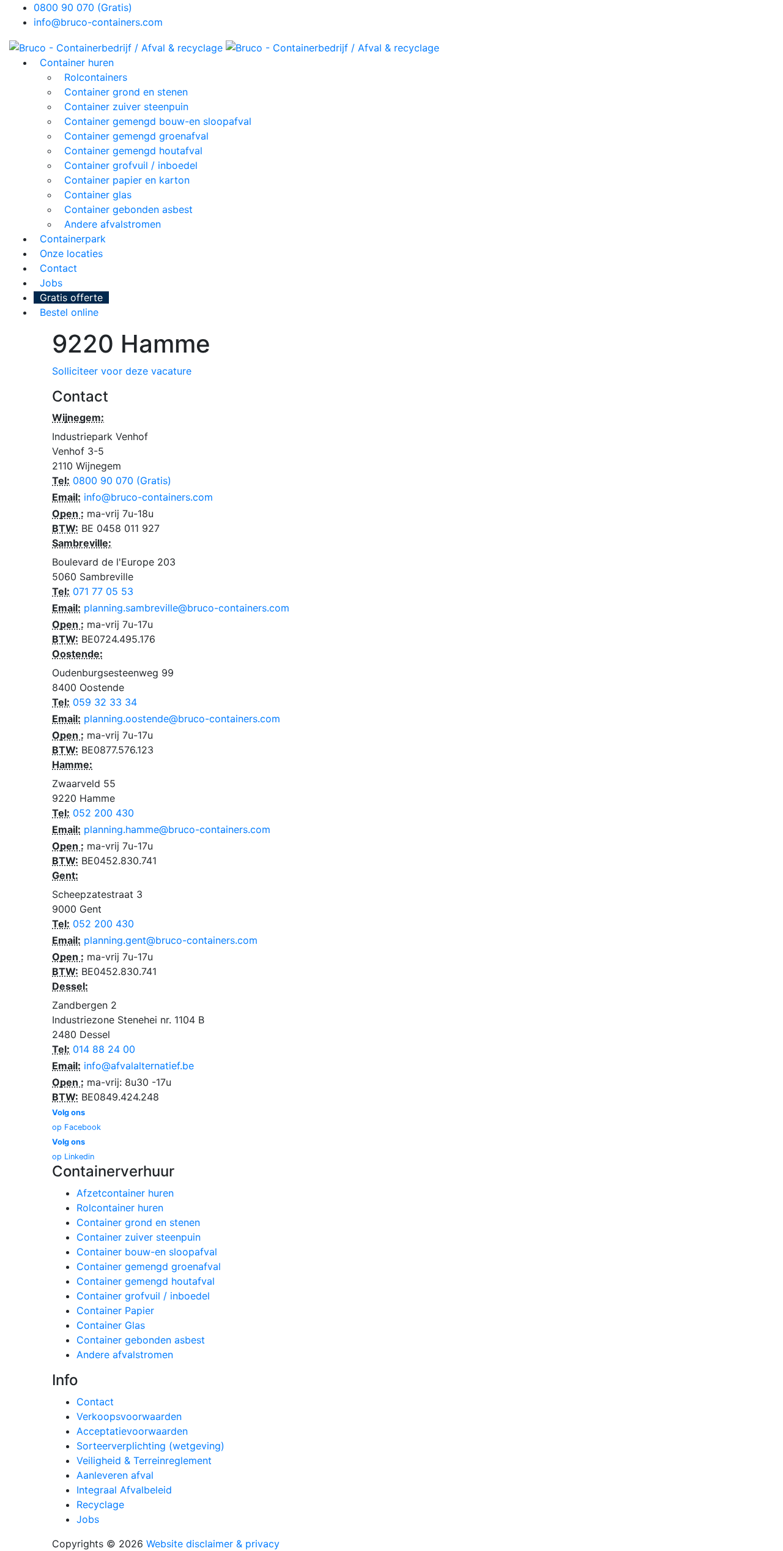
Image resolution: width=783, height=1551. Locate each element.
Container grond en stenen (126, 92)
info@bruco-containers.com (98, 22)
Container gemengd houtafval (133, 150)
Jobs (51, 283)
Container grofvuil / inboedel (131, 165)
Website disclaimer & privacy (213, 1544)
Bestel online (69, 312)
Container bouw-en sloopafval (146, 1252)
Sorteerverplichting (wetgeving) (150, 1446)
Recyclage (100, 1504)
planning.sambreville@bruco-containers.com (186, 608)
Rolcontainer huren (119, 1208)
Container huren (77, 62)
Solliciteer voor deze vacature (121, 371)
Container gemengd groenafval (136, 136)
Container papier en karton (127, 180)
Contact (58, 268)
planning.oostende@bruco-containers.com (182, 718)
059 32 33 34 (105, 702)
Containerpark (73, 239)
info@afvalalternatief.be (139, 1066)
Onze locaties (71, 253)
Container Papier (115, 1310)
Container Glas (110, 1325)
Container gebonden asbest (128, 209)
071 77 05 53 (103, 591)
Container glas (98, 195)
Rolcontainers (95, 77)
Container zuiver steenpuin (126, 106)
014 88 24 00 (104, 1049)
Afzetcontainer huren (125, 1193)
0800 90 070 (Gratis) (83, 7)
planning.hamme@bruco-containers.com (177, 829)
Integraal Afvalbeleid (124, 1490)
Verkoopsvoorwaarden (129, 1416)
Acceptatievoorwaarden (132, 1431)
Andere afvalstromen (112, 224)
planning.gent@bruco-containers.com (171, 940)
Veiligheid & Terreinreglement (144, 1460)
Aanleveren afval (115, 1475)
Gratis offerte (71, 297)
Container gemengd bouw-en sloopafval (157, 121)
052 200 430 (103, 813)
